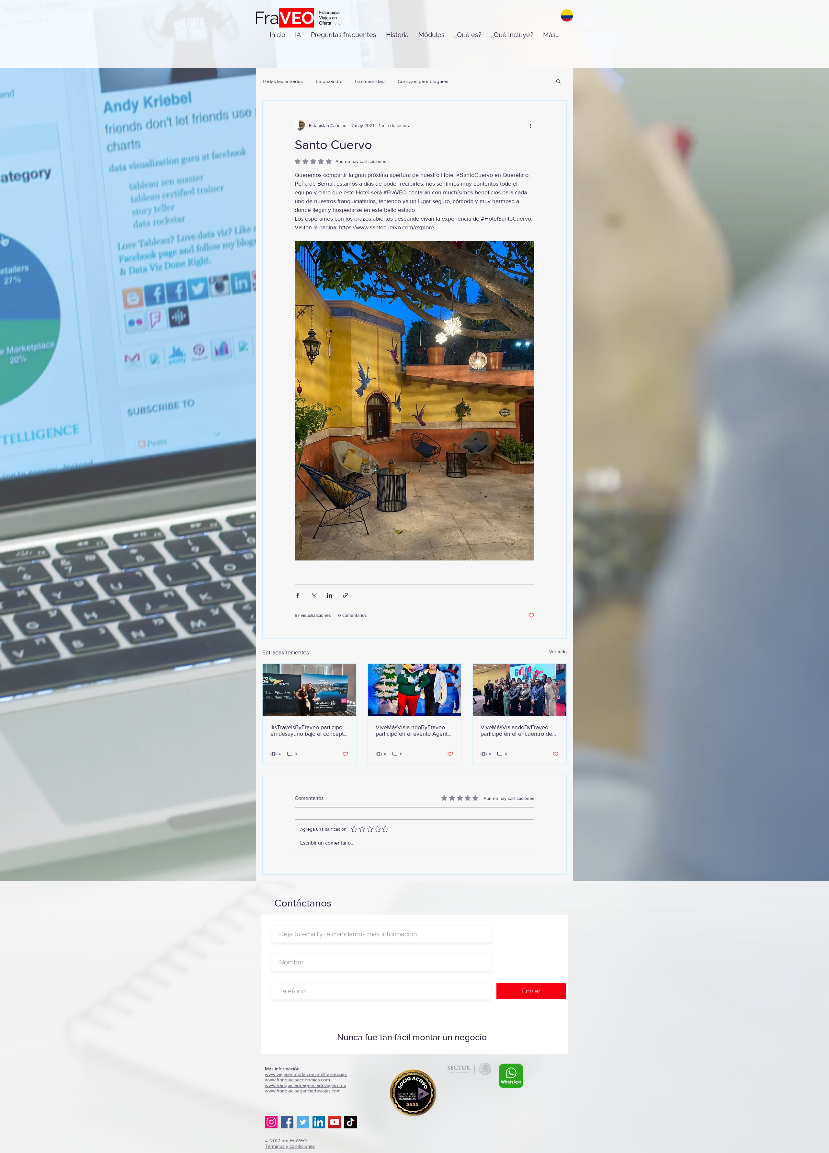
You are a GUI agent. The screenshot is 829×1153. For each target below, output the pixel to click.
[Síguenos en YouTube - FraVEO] (334, 1122)
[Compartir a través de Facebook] (298, 595)
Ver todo (558, 651)
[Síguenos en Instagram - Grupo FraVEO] (271, 1122)
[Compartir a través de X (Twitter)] (314, 595)
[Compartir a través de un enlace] (345, 595)
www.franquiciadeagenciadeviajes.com (305, 1085)
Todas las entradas (282, 81)
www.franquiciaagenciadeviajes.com (303, 1090)
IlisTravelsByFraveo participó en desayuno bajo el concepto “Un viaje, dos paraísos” (308, 730)
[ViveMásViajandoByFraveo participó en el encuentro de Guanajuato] (519, 690)
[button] (558, 81)
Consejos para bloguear (423, 81)
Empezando (328, 81)
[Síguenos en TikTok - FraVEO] (350, 1122)
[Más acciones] (530, 125)
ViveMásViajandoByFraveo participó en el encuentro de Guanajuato (516, 730)
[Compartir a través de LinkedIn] (329, 595)
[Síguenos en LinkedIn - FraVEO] (318, 1122)
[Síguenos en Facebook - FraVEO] (287, 1122)
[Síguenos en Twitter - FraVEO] (303, 1122)
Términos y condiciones (290, 1146)
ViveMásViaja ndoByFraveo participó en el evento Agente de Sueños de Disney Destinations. (413, 730)
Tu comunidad (369, 81)
